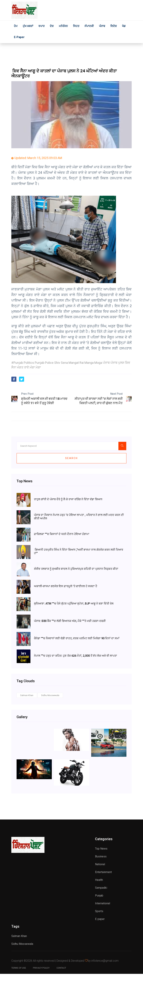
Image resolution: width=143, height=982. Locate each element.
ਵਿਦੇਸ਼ (113, 26)
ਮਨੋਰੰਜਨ (63, 26)
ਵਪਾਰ (42, 26)
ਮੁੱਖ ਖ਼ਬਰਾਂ (28, 26)
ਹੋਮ (16, 26)
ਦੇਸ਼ (52, 26)
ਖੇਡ (124, 26)
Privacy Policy (41, 968)
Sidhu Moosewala (50, 695)
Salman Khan (26, 695)
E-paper (19, 37)
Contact (61, 968)
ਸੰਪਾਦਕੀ (89, 26)
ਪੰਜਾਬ (102, 26)
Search (71, 458)
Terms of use (18, 968)
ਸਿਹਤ (76, 26)
